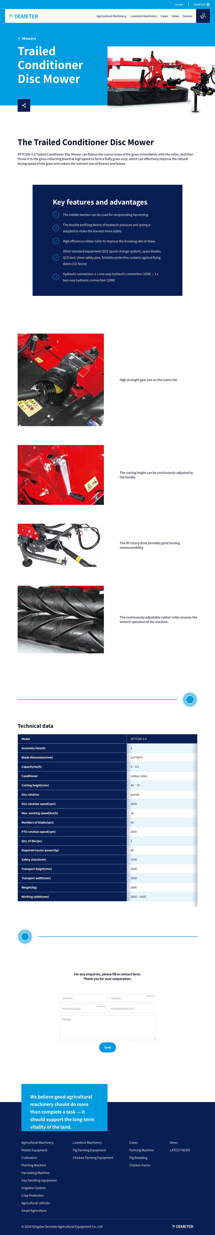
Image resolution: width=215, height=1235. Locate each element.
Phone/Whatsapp (71, 1008)
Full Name (67, 998)
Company (116, 998)
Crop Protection (32, 1195)
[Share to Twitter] (66, 105)
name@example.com (122, 1008)
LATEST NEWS (180, 1150)
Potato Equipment (34, 1150)
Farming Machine (141, 1150)
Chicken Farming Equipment (93, 1157)
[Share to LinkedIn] (46, 105)
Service (187, 16)
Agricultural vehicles (35, 1203)
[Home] (24, 16)
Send (107, 1047)
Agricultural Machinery (37, 1142)
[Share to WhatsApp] (56, 105)
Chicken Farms (139, 1165)
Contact (179, 4)
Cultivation (29, 1157)
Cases (133, 1142)
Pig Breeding (138, 1157)
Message (66, 1019)
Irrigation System (33, 1188)
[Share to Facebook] (36, 105)
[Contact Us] (203, 16)
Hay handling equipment (39, 1180)
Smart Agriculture (33, 1210)
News (174, 1142)
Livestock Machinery (87, 1142)
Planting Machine (33, 1165)
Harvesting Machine (35, 1172)
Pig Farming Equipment (89, 1150)
